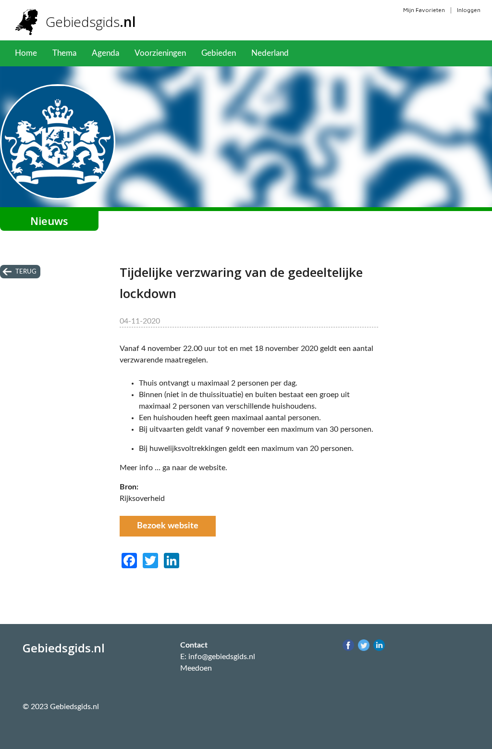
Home (26, 53)
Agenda (105, 53)
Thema (64, 53)
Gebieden (218, 53)
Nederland (270, 53)
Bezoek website (167, 526)
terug (26, 272)
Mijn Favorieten (424, 9)
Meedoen (196, 668)
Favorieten (323, 53)
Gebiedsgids (91, 21)
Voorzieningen (160, 53)
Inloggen (468, 9)
